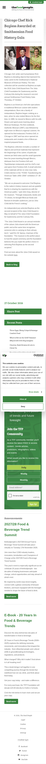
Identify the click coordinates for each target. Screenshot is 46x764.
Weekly (24, 473)
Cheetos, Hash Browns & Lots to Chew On (22, 346)
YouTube (24, 760)
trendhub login (37, 2)
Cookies (23, 724)
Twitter (24, 751)
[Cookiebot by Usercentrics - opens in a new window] (33, 355)
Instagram (24, 755)
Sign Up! (33, 504)
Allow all (23, 399)
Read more (11, 596)
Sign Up (34, 273)
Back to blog (11, 264)
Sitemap (23, 733)
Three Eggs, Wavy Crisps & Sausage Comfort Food (24, 331)
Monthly (24, 479)
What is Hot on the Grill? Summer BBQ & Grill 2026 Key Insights (23, 339)
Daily (23, 467)
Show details (34, 392)
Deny (23, 406)
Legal (23, 720)
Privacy (23, 729)
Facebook (24, 747)
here (15, 255)
